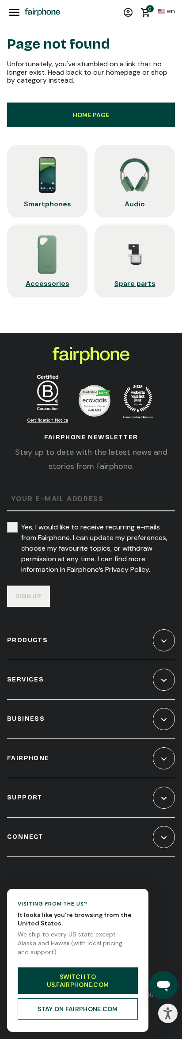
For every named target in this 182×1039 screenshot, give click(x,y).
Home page (91, 115)
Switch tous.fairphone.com (78, 981)
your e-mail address (57, 499)
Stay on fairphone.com (78, 1009)
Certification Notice (47, 420)
